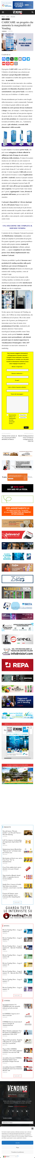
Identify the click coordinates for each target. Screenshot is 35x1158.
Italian (7, 1156)
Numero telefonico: (17, 373)
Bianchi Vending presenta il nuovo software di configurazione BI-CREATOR (25, 438)
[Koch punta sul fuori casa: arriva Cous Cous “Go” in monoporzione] (28, 859)
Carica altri (17, 902)
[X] (22, 1111)
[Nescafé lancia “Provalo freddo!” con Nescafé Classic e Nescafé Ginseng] (28, 832)
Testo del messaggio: (17, 394)
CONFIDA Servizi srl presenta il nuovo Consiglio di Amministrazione (12, 1023)
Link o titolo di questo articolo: (17, 387)
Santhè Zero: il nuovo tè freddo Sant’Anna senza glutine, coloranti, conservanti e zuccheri (12, 886)
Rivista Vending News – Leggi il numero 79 (12, 964)
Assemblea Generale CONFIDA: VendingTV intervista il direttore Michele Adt (12, 1068)
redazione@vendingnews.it (20, 1106)
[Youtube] (26, 1111)
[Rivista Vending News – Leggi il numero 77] (28, 981)
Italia (8, 16)
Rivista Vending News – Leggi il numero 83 (12, 930)
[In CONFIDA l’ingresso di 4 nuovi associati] (28, 1015)
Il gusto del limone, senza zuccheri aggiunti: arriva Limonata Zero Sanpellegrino (11, 895)
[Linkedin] (17, 1111)
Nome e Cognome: (17, 366)
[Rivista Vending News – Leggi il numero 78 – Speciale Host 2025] (28, 972)
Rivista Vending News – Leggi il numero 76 (12, 988)
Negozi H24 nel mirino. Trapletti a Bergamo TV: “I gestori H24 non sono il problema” (12, 1041)
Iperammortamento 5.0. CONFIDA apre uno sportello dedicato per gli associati (11, 1006)
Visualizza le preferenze (17, 1152)
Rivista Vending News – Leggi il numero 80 (12, 956)
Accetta (18, 1143)
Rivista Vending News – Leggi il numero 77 (12, 980)
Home (3, 16)
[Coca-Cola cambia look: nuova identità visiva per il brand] (28, 868)
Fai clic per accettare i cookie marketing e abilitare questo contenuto (17, 775)
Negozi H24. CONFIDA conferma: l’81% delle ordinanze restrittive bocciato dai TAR (12, 1050)
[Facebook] (8, 1111)
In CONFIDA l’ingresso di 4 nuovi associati (11, 1014)
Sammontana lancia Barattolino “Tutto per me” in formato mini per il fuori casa (12, 850)
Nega (17, 1147)
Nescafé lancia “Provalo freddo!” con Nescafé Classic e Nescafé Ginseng (12, 832)
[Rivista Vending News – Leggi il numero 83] (28, 931)
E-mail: (17, 380)
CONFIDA (7, 1000)
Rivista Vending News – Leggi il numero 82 (12, 939)
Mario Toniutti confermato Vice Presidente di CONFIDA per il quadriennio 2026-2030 (12, 1032)
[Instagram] (13, 1111)
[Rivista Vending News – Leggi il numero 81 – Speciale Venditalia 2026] (28, 947)
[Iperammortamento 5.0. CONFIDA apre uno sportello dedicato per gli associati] (28, 1006)
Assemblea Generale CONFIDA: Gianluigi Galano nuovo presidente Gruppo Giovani (12, 1059)
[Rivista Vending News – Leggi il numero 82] (28, 939)
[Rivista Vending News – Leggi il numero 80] (28, 956)
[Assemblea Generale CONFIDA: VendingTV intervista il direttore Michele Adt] (28, 1068)
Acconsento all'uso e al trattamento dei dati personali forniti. (12, 419)
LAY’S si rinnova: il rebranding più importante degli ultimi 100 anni (12, 841)
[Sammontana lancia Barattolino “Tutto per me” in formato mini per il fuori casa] (28, 850)
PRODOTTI (7, 827)
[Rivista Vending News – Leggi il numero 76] (28, 989)
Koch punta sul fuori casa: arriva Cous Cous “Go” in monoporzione (12, 860)
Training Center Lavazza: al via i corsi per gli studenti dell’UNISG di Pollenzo (9, 437)
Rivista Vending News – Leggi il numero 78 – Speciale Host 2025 (12, 972)
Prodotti (13, 16)
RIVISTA (6, 926)
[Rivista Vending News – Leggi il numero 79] (28, 964)
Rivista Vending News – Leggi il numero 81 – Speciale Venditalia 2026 (12, 947)
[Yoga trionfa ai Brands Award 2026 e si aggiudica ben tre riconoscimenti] (28, 876)
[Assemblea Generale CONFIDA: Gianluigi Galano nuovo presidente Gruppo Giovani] (28, 1059)
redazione (4, 31)
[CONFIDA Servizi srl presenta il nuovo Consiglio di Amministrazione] (28, 1023)
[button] (32, 1128)
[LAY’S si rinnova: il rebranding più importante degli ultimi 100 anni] (28, 841)
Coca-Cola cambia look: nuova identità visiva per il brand (12, 868)
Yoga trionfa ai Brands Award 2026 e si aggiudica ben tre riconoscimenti (11, 877)
